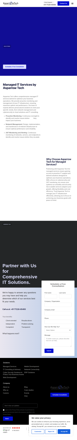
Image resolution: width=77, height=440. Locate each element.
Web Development (9, 377)
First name (48, 293)
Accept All (64, 431)
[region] (51, 425)
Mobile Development (31, 366)
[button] (72, 3)
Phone (47, 318)
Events (26, 393)
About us (6, 387)
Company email (49, 310)
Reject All (51, 431)
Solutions (7, 46)
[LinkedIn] (38, 438)
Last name (62, 293)
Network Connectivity (31, 369)
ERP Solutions (29, 372)
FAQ (25, 396)
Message (47, 335)
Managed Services (9, 366)
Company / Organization (52, 301)
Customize (37, 431)
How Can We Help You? (52, 327)
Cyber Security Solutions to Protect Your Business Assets (13, 373)
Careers (6, 393)
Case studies (29, 390)
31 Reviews (15, 430)
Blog (26, 387)
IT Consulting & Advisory (12, 369)
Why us (5, 390)
